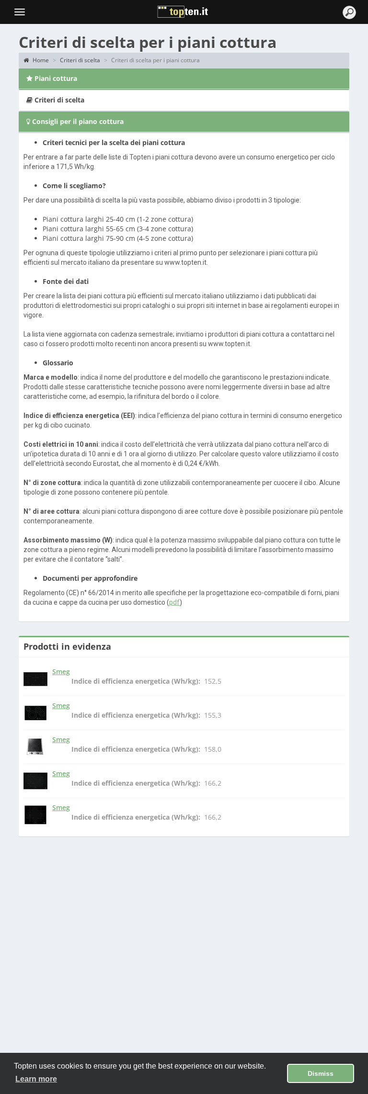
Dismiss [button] (321, 1073)
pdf (174, 602)
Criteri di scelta (80, 60)
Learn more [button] (36, 1079)
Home (40, 60)
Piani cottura (55, 78)
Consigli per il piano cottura (77, 121)
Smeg (61, 671)
